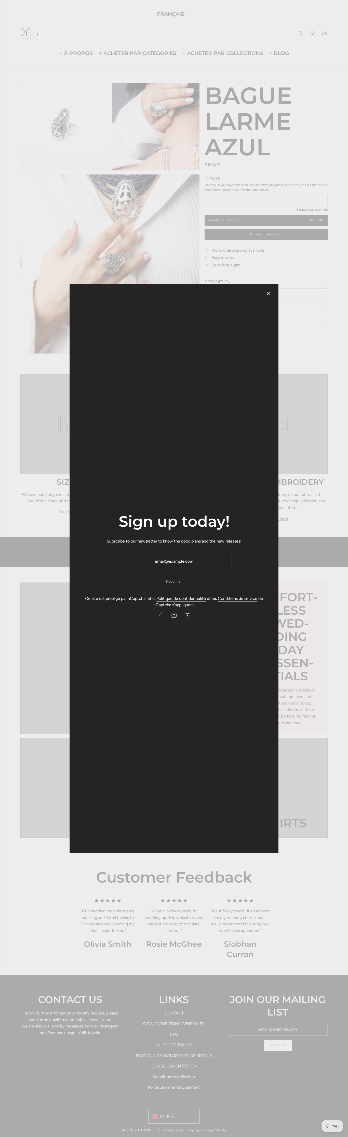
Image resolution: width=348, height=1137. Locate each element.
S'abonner (174, 581)
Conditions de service (237, 598)
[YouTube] (187, 615)
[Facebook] (161, 615)
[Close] (268, 293)
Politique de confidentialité (181, 598)
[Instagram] (174, 615)
